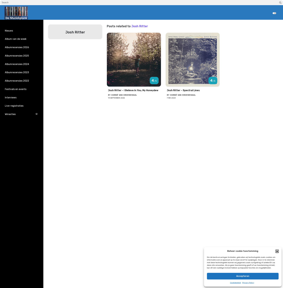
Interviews (11, 97)
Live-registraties (14, 105)
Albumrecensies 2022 (17, 80)
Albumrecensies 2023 (17, 72)
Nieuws (9, 30)
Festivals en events (15, 89)
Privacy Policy (248, 283)
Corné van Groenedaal (124, 95)
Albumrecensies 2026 (17, 47)
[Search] (280, 3)
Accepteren (242, 276)
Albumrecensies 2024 (17, 64)
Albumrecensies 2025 (17, 55)
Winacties (10, 114)
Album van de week (15, 39)
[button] (277, 251)
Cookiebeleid (235, 283)
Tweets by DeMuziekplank (17, 130)
